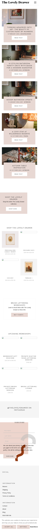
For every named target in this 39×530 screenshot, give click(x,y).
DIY (22, 102)
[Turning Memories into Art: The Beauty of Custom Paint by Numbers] (19, 17)
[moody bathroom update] (19, 90)
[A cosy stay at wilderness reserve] (19, 122)
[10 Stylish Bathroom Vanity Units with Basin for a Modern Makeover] (19, 54)
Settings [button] (23, 526)
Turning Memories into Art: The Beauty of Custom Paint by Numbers (19, 30)
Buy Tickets (19, 314)
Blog (3, 512)
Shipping (5, 490)
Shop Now (13, 209)
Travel (25, 136)
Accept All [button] (9, 526)
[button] (19, 38)
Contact (4, 506)
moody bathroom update (19, 100)
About (4, 509)
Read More (34, 527)
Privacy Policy (6, 493)
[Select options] (17, 238)
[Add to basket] (35, 344)
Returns (4, 486)
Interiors (26, 70)
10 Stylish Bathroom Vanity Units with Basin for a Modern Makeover (19, 66)
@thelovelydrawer (17, 408)
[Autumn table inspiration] (19, 156)
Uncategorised (26, 34)
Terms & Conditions (8, 496)
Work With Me (6, 515)
